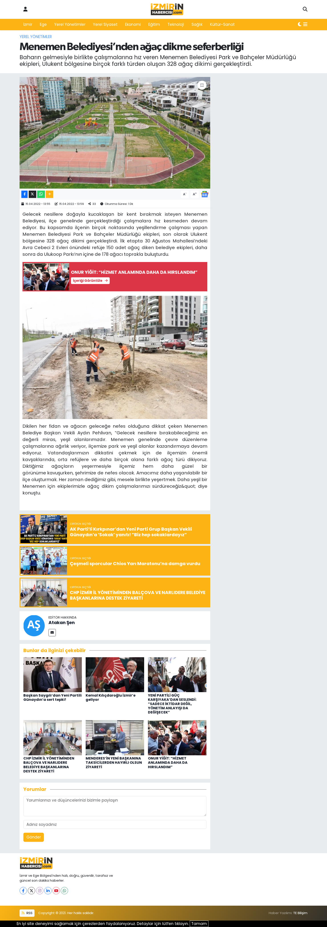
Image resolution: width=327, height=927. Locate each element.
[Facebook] (23, 890)
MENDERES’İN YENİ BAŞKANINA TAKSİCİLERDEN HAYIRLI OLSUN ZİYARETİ (114, 762)
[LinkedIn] (48, 890)
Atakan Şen (61, 622)
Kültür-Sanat (222, 24)
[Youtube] (56, 890)
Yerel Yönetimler (69, 24)
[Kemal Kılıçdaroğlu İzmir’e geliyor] (115, 674)
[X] (31, 890)
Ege (43, 24)
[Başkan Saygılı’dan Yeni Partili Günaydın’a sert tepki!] (52, 674)
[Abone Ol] (204, 194)
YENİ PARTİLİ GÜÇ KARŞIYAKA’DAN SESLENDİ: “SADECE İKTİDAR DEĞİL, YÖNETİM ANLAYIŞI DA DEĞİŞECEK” (172, 704)
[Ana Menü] (305, 25)
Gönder (33, 837)
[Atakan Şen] (34, 625)
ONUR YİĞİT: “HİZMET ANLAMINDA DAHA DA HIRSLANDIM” (168, 762)
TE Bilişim (300, 913)
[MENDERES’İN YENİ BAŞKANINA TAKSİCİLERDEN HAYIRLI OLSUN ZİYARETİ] (115, 737)
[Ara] (305, 9)
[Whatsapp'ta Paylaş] (41, 194)
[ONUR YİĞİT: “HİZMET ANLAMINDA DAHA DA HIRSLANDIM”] (177, 737)
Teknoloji (176, 24)
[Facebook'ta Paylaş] (24, 194)
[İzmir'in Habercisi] (167, 9)
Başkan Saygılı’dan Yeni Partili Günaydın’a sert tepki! (52, 697)
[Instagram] (39, 890)
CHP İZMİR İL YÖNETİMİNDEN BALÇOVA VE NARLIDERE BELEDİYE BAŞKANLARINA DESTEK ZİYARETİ (48, 765)
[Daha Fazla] (49, 194)
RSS (29, 913)
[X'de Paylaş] (32, 194)
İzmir (27, 24)
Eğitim (154, 24)
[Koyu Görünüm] (299, 25)
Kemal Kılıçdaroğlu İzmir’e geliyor (110, 697)
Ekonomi (133, 24)
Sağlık (197, 24)
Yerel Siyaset (105, 24)
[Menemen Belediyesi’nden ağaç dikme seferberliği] (115, 133)
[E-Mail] (52, 632)
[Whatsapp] (64, 890)
